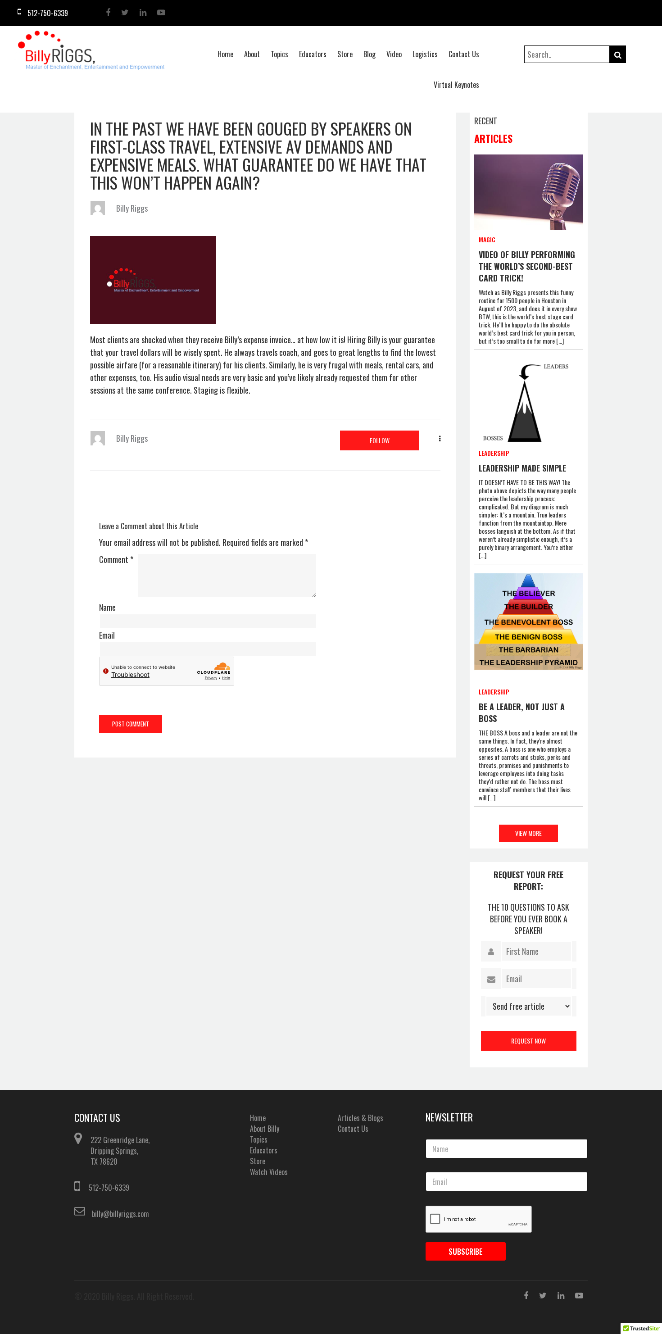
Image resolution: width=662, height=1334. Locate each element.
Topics (279, 54)
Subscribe (466, 1251)
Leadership (494, 453)
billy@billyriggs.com (120, 1213)
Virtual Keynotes (456, 84)
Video (394, 54)
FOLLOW (380, 440)
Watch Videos (269, 1171)
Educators (312, 54)
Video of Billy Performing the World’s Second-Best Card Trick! (527, 266)
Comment (116, 559)
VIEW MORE (528, 833)
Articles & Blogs (360, 1117)
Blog (369, 54)
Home (225, 54)
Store (345, 54)
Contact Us (464, 54)
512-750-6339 (109, 1187)
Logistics (425, 54)
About (252, 54)
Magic (487, 239)
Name (107, 607)
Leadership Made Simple (522, 468)
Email (107, 635)
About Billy (264, 1128)
